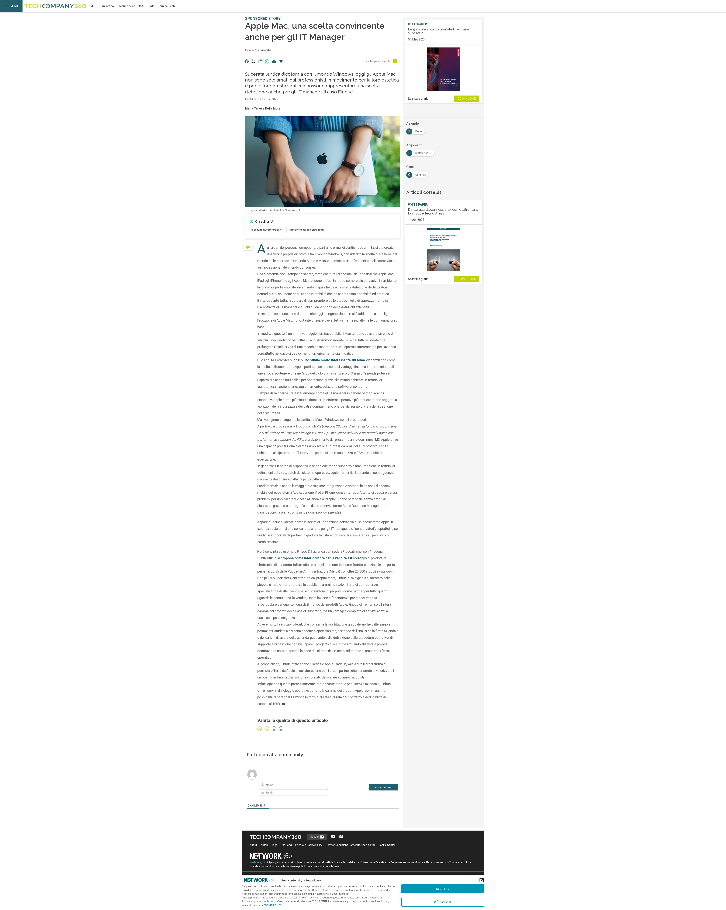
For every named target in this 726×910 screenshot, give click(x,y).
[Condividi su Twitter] (253, 61)
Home (249, 50)
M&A (140, 6)
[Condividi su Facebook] (247, 61)
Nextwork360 (258, 862)
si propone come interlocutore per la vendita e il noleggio (322, 558)
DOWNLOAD (466, 98)
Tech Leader (126, 6)
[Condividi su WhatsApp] (267, 61)
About (253, 844)
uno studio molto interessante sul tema (334, 360)
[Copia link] (281, 61)
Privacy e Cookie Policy (308, 844)
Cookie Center (387, 844)
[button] (11, 6)
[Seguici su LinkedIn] (333, 837)
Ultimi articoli (106, 6)
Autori (264, 844)
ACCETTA (443, 888)
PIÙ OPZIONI (442, 902)
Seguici (315, 836)
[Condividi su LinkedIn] (260, 61)
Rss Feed (286, 844)
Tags (274, 844)
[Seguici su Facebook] (341, 837)
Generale (264, 50)
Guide (150, 6)
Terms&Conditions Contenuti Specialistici (350, 844)
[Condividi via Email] (274, 61)
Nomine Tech (166, 6)
